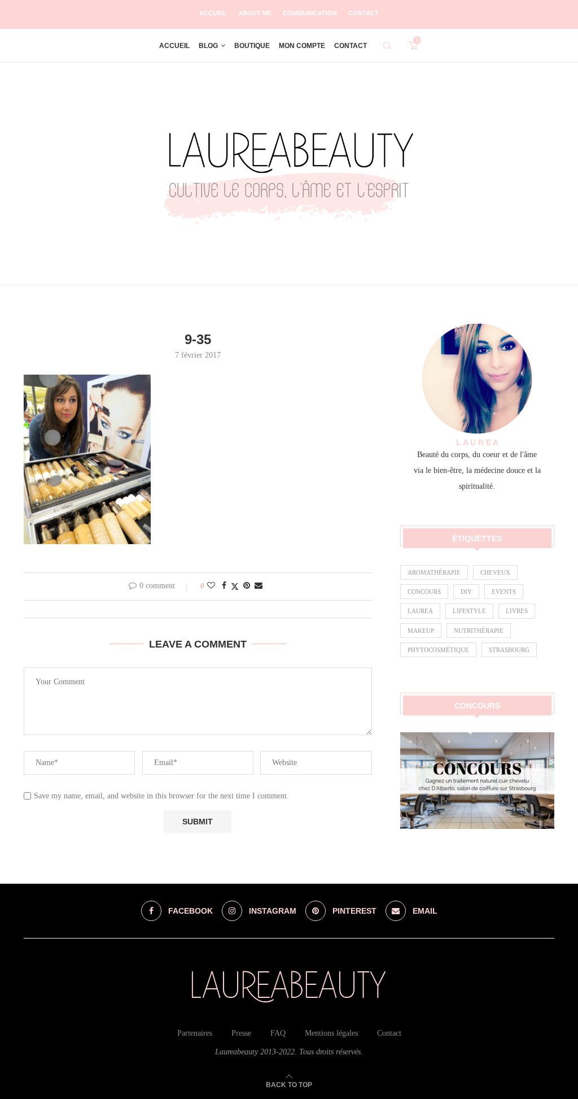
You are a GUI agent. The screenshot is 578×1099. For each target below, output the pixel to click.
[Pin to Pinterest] (246, 585)
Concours (424, 591)
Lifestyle (469, 610)
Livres (517, 610)
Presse (241, 1033)
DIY (466, 591)
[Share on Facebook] (224, 585)
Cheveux (495, 572)
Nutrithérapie (478, 630)
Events (504, 591)
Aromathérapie (434, 572)
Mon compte (302, 46)
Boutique (252, 46)
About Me (255, 13)
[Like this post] (211, 585)
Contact (363, 13)
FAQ (278, 1033)
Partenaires (194, 1033)
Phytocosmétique (438, 649)
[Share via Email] (258, 585)
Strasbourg (509, 649)
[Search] (387, 45)
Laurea (420, 610)
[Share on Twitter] (235, 586)
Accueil (213, 13)
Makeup (421, 630)
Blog (208, 46)
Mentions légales (331, 1033)
